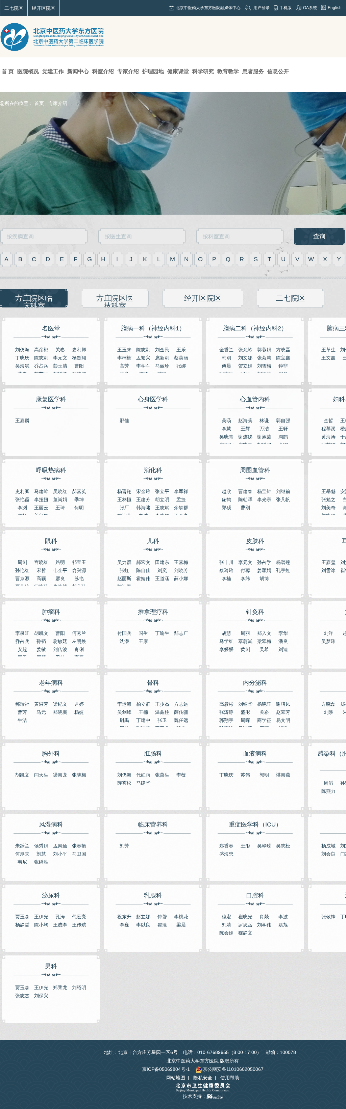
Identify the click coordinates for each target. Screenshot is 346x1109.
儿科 (153, 541)
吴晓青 (226, 436)
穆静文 (245, 933)
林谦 (264, 420)
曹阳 (79, 366)
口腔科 (255, 895)
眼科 (51, 541)
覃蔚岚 (245, 641)
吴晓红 (60, 491)
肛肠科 (153, 753)
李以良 (143, 924)
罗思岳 (245, 924)
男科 (51, 966)
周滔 (328, 783)
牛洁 (22, 720)
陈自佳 (143, 570)
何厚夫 (22, 854)
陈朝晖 (245, 499)
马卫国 (79, 854)
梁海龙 (60, 775)
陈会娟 (226, 933)
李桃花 (181, 916)
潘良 (283, 641)
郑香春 (226, 845)
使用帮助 (229, 1077)
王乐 (181, 349)
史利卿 (79, 349)
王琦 (60, 507)
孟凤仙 (60, 845)
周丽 (245, 633)
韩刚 (226, 357)
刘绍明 (79, 987)
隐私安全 (202, 1077)
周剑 (22, 562)
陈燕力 (328, 791)
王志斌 (162, 507)
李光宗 (264, 499)
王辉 (245, 428)
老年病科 (51, 682)
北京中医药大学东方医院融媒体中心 (208, 7)
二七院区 (13, 8)
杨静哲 (22, 924)
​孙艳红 (22, 570)
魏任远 (181, 720)
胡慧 (226, 633)
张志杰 (22, 995)
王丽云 (41, 507)
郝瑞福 (22, 704)
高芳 (124, 366)
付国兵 (124, 633)
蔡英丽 (181, 357)
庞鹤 (226, 499)
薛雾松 (124, 783)
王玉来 (124, 349)
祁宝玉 (79, 562)
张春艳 (79, 845)
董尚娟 (60, 499)
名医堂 (51, 328)
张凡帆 (283, 499)
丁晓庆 (22, 357)
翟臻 (162, 924)
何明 (79, 507)
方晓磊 (283, 349)
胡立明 (162, 499)
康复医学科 (51, 399)
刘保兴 (41, 995)
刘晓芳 (181, 570)
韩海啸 (143, 507)
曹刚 (245, 507)
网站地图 (175, 1077)
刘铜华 (245, 704)
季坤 (79, 499)
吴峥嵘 (264, 845)
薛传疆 (181, 712)
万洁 (264, 428)
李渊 (22, 507)
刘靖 (226, 924)
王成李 (60, 924)
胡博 (264, 578)
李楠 (226, 578)
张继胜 (41, 862)
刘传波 (60, 649)
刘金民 (162, 349)
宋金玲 (143, 491)
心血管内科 (255, 399)
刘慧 (41, 854)
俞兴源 (79, 570)
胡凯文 (41, 633)
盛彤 (245, 712)
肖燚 (264, 916)
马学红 (226, 641)
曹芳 (22, 712)
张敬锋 (328, 916)
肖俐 (79, 649)
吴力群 (124, 562)
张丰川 (226, 562)
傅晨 (226, 366)
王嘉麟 (22, 420)
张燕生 (162, 775)
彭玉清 (60, 366)
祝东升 (124, 916)
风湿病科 (51, 824)
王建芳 (143, 499)
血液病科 (255, 753)
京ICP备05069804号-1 (166, 1069)
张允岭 (245, 349)
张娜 (181, 366)
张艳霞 (22, 499)
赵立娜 (143, 916)
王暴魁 (328, 491)
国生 (143, 633)
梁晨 (181, 924)
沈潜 (124, 641)
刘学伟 (264, 924)
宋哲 (41, 570)
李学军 (143, 366)
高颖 (41, 578)
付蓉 (245, 570)
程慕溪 (328, 428)
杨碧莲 (283, 562)
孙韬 (41, 641)
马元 (41, 712)
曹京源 (22, 578)
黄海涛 (328, 436)
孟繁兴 (143, 357)
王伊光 (41, 916)
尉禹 (124, 720)
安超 (22, 649)
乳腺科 (153, 895)
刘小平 (60, 854)
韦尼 (22, 862)
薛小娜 (181, 578)
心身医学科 (153, 399)
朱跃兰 (22, 845)
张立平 (162, 491)
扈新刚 (162, 357)
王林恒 (124, 499)
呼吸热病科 (51, 470)
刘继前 (283, 491)
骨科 (153, 682)
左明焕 (79, 641)
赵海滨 (245, 420)
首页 (39, 103)
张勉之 (328, 499)
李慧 (226, 428)
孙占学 (264, 562)
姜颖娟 (264, 570)
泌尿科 (51, 895)
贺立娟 (245, 366)
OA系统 (310, 7)
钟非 (283, 366)
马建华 (143, 783)
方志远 (181, 704)
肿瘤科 (51, 611)
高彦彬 (41, 349)
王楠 (143, 712)
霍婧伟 (143, 578)
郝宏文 (143, 562)
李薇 (181, 775)
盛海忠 (226, 854)
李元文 (60, 357)
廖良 (60, 578)
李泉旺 (22, 633)
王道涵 (162, 578)
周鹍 (283, 436)
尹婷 (79, 704)
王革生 (328, 349)
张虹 (124, 570)
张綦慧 (264, 357)
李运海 (124, 704)
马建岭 (41, 491)
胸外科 (51, 753)
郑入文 (264, 633)
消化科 (153, 470)
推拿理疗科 (153, 611)
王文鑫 (328, 357)
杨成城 (328, 845)
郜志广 (181, 633)
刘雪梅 (264, 366)
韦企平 (60, 570)
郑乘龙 (60, 987)
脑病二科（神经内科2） (255, 328)
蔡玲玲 (226, 570)
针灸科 (255, 611)
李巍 (124, 924)
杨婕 (79, 712)
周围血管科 (255, 470)
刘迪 (283, 649)
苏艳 (79, 578)
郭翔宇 (226, 720)
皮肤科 (255, 541)
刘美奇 (328, 507)
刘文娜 (245, 357)
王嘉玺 (328, 562)
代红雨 (143, 775)
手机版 (285, 7)
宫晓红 (41, 562)
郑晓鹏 (60, 712)
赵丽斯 (124, 578)
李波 (283, 916)
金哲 (328, 420)
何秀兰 (79, 633)
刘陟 (328, 712)
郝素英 (79, 491)
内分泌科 (255, 682)
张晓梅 (79, 775)
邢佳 (124, 420)
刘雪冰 (328, 570)
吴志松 (283, 845)
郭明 (264, 775)
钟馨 (162, 916)
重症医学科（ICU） (255, 824)
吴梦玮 (328, 641)
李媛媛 (226, 649)
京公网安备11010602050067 (233, 1069)
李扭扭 (41, 499)
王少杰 (162, 704)
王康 (143, 641)
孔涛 (60, 916)
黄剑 (245, 649)
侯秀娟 (41, 845)
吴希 (264, 649)
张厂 (124, 507)
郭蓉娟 (264, 349)
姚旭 (283, 924)
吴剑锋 (124, 712)
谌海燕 (283, 775)
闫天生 (41, 775)
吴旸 (226, 420)
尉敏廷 (60, 641)
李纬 (245, 578)
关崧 (60, 349)
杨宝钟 (264, 491)
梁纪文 (60, 704)
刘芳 (124, 845)
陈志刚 (41, 357)
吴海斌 (22, 366)
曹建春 (245, 491)
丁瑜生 (162, 633)
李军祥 (181, 491)
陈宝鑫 (283, 357)
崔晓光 (245, 916)
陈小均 (41, 924)
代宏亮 (79, 916)
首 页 (8, 71)
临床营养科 (153, 824)
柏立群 (143, 704)
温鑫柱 (162, 712)
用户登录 (261, 7)
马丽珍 (162, 366)
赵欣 (226, 491)
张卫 (162, 720)
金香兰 (226, 349)
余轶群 (181, 507)
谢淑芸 (264, 436)
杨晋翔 (79, 357)
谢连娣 (245, 436)
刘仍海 (22, 349)
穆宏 (226, 916)
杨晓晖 (264, 704)
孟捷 (181, 499)
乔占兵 (41, 366)
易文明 (283, 720)
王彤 (245, 845)
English (335, 7)
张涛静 (226, 712)
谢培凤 (283, 704)
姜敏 (41, 649)
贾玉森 (22, 916)
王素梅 (181, 562)
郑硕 (226, 507)
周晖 (245, 720)
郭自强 (283, 420)
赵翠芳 (283, 712)
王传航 (79, 924)
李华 (283, 633)
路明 (60, 562)
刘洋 (328, 633)
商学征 (264, 720)
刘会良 (328, 854)
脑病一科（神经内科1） (153, 328)
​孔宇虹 (283, 570)
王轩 (283, 428)
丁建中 (143, 720)
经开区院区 (43, 8)
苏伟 (245, 775)
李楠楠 (124, 357)
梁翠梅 (264, 641)
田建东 (162, 562)
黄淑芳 (41, 704)
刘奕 (162, 570)
